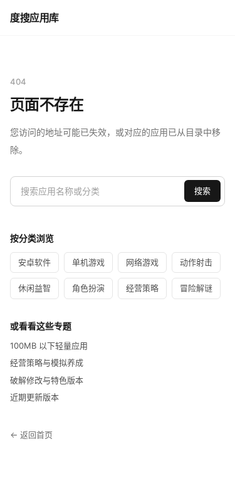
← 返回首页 (31, 435)
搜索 (202, 191)
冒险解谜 (196, 288)
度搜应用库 (34, 17)
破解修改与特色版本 (46, 380)
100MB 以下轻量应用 (49, 346)
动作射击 (196, 262)
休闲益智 (34, 288)
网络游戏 (142, 262)
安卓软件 (34, 262)
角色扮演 (88, 288)
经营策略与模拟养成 (46, 362)
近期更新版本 (34, 397)
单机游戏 (88, 262)
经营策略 (142, 288)
